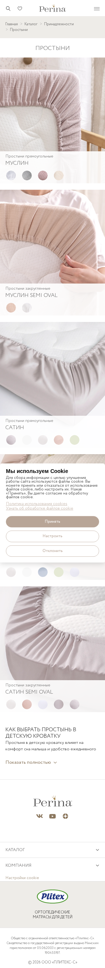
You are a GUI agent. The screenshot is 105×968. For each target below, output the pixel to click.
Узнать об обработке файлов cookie (39, 509)
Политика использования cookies (36, 504)
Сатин (14, 428)
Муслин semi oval (31, 295)
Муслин (17, 163)
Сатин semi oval (29, 692)
